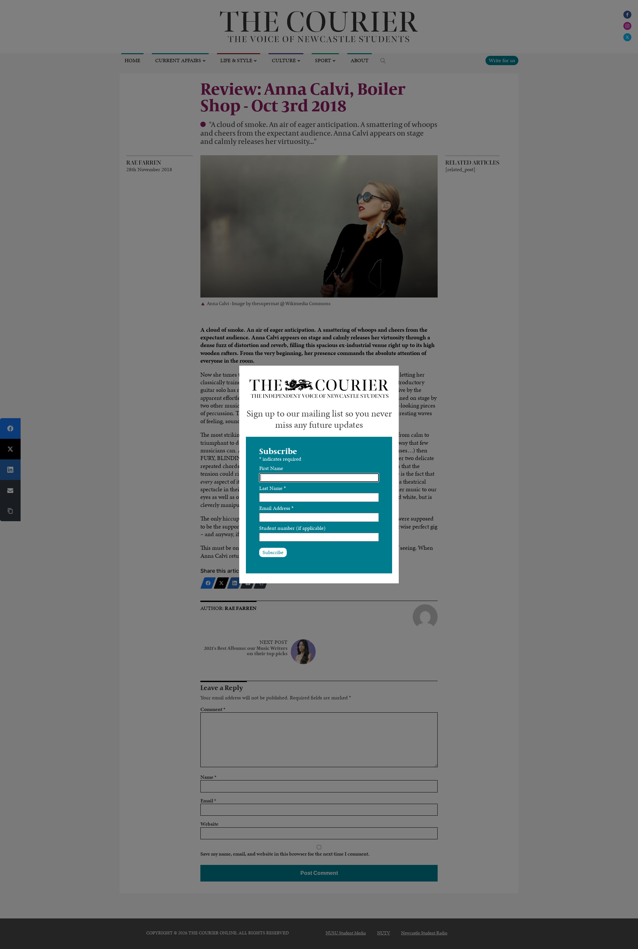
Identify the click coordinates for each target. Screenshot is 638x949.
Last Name (272, 488)
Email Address (276, 508)
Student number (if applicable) (292, 528)
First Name (271, 468)
